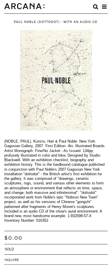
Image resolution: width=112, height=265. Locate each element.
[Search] (95, 7)
